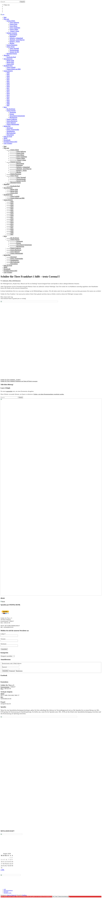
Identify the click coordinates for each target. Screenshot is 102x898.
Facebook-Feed (11, 57)
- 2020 (10, 212)
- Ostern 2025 (12, 193)
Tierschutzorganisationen (17, 115)
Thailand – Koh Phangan (17, 39)
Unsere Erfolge (8, 71)
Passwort (4, 667)
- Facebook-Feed (13, 186)
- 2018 (10, 215)
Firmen (12, 114)
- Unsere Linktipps (14, 248)
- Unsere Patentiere (14, 174)
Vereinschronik (14, 50)
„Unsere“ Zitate (14, 31)
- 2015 (10, 220)
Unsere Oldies (14, 29)
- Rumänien (16, 165)
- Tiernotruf (12, 257)
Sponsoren (13, 112)
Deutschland (13, 34)
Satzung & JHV (14, 52)
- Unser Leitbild (13, 196)
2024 (8, 76)
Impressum (6, 891)
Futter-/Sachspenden (13, 129)
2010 (8, 100)
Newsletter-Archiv (7, 892)
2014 (8, 93)
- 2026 (10, 201)
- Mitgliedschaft (13, 262)
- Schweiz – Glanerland (20, 167)
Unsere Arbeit (11, 20)
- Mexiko (15, 172)
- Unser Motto (17, 155)
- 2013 (10, 224)
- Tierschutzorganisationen (21, 244)
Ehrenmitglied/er (12, 53)
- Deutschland (17, 163)
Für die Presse (11, 109)
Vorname (3, 639)
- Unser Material (13, 251)
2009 (8, 102)
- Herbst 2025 (12, 191)
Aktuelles (6, 55)
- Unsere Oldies (17, 158)
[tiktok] (3, 601)
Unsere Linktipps (12, 119)
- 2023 (10, 206)
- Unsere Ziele (17, 153)
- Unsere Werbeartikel (15, 253)
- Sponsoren (16, 241)
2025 (8, 74)
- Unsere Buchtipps (14, 250)
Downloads (7, 140)
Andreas (4, 280)
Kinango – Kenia (15, 41)
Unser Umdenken (15, 27)
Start (5, 17)
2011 (8, 98)
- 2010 (10, 229)
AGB (5, 889)
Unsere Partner (11, 110)
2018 (8, 86)
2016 (8, 90)
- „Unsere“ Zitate (18, 160)
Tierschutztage (8, 58)
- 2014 (10, 222)
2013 (8, 95)
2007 (8, 105)
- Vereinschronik (18, 179)
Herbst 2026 (10, 60)
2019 (8, 84)
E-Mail (3, 634)
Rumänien (13, 36)
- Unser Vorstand (18, 177)
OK (53, 896)
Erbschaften (10, 134)
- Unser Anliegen (18, 151)
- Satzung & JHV (18, 181)
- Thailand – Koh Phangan (20, 168)
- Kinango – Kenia (18, 170)
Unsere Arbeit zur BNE (14, 69)
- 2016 (10, 219)
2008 (8, 103)
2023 (8, 77)
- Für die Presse (13, 238)
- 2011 (10, 227)
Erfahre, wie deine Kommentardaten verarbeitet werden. (49, 394)
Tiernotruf (10, 128)
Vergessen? (12, 671)
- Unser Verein (12, 175)
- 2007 (10, 234)
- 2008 (10, 232)
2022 (8, 79)
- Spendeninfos (13, 260)
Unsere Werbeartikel (13, 124)
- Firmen (15, 243)
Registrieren (19, 671)
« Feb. (2, 869)
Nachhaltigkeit (8, 65)
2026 (8, 72)
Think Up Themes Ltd (11, 895)
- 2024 (10, 205)
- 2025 (10, 203)
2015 (8, 91)
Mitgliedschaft (11, 133)
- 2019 (10, 213)
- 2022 (10, 208)
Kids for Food (8, 136)
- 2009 (10, 231)
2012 (8, 96)
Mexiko (12, 43)
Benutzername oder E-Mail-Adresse (11, 663)
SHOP (5, 138)
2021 (8, 81)
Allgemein (18, 280)
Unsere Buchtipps (12, 121)
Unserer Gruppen (12, 33)
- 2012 (10, 225)
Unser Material (11, 122)
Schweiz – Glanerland (16, 38)
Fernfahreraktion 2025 (10, 141)
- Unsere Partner (13, 239)
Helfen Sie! (7, 126)
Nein (56, 896)
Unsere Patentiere (12, 45)
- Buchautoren (17, 246)
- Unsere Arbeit (13, 149)
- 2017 (10, 217)
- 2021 (10, 210)
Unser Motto (13, 26)
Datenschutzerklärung (8, 890)
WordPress (24, 895)
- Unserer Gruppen (14, 162)
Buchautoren (13, 117)
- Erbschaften (12, 263)
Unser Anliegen (14, 22)
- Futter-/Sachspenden (15, 258)
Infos (5, 107)
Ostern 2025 (10, 64)
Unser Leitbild (11, 67)
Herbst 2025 (10, 62)
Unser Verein (10, 46)
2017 (8, 88)
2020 (8, 83)
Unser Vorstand (14, 48)
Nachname (3, 644)
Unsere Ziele (13, 24)
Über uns (6, 19)
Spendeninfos (11, 131)
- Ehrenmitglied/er (14, 182)
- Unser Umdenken (18, 156)
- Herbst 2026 (12, 189)
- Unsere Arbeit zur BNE (15, 198)
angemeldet (9, 391)
